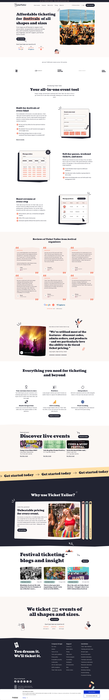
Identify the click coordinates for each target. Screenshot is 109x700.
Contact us (68, 646)
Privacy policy (54, 657)
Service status (69, 670)
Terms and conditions (56, 654)
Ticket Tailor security (56, 670)
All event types (84, 651)
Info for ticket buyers (56, 664)
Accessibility (69, 659)
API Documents (70, 664)
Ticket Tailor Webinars (86, 646)
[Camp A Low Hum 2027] (31, 444)
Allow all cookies (91, 692)
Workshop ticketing (85, 670)
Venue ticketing (84, 667)
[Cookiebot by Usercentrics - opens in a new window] (15, 698)
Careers (53, 649)
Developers (69, 662)
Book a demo (69, 649)
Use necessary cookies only (91, 695)
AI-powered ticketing (86, 675)
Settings (24, 697)
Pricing (56, 5)
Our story (53, 646)
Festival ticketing (85, 672)
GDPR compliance (55, 667)
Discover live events (85, 654)
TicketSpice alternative (86, 659)
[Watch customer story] (21, 352)
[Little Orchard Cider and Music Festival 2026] (78, 444)
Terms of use (54, 651)
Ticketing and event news (87, 649)
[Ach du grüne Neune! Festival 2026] (54, 444)
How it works (37, 5)
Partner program (70, 657)
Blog (67, 667)
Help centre (69, 654)
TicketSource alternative (87, 662)
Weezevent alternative (86, 664)
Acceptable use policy (56, 659)
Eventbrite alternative (86, 657)
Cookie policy (54, 662)
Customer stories (25, 582)
